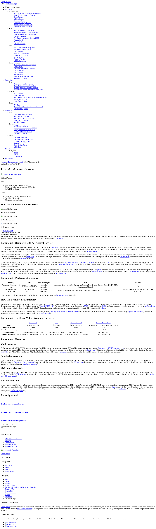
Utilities (16, 154)
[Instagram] (11, 526)
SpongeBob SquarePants (66, 264)
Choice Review (19, 70)
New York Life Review (21, 53)
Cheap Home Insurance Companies (25, 15)
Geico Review (18, 17)
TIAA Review (18, 51)
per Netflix (4, 352)
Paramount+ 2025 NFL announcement (111, 348)
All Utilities (17, 147)
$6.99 (104, 306)
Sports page (30, 257)
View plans (17, 174)
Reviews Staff (8, 231)
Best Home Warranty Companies (25, 65)
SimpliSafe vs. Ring (20, 101)
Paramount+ (55, 247)
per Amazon (63, 352)
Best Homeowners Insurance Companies (27, 13)
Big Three (23, 259)
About (7, 479)
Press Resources (10, 493)
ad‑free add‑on (61, 273)
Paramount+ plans (62, 295)
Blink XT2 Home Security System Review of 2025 (31, 97)
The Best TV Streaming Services (12, 404)
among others (124, 257)
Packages (8, 441)
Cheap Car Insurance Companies (25, 34)
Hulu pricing (78, 362)
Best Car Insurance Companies (24, 30)
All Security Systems (21, 109)
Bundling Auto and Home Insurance (26, 32)
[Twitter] (9, 524)
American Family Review (22, 23)
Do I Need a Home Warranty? (24, 76)
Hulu (56, 323)
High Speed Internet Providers (24, 118)
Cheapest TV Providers (21, 120)
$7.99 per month (133, 271)
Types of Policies (19, 59)
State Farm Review (20, 36)
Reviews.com (5, 507)
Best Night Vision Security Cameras (26, 88)
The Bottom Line (11, 446)
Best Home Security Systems (23, 84)
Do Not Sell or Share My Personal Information (20, 487)
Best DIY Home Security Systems (25, 86)
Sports (114, 387)
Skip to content (6, 2)
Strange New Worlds (58, 311)
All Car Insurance (19, 44)
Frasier (108, 262)
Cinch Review (18, 67)
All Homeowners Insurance (23, 26)
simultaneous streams (30, 364)
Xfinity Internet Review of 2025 (24, 130)
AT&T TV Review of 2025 (23, 132)
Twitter (7, 495)
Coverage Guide (19, 21)
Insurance (8, 465)
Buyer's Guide (18, 42)
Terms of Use (9, 489)
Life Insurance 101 (20, 57)
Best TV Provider (19, 122)
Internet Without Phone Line (23, 139)
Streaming (21, 162)
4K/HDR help (97, 271)
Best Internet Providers (21, 116)
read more (59, 238)
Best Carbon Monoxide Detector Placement (28, 107)
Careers (7, 481)
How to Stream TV (20, 143)
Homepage (4, 162)
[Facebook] (10, 522)
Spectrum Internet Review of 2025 (25, 128)
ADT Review (18, 93)
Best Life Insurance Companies (24, 48)
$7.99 (86, 306)
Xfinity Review (19, 95)
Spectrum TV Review (21, 133)
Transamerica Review (21, 55)
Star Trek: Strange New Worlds (75, 262)
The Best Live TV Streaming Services (14, 412)
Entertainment (18, 156)
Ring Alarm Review (20, 99)
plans (99, 270)
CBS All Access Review (13, 439)
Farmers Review (19, 40)
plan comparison (44, 313)
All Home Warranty (20, 78)
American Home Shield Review (24, 69)
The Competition (10, 444)
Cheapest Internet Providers (23, 114)
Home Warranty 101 (20, 74)
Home (16, 153)
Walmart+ (122, 389)
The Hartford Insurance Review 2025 (26, 38)
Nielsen (102, 308)
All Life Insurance (20, 61)
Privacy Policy (10, 485)
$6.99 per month (6, 273)
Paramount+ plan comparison (24, 362)
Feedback (8, 483)
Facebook (8, 497)
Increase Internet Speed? (22, 141)
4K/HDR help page (19, 374)
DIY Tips (17, 105)
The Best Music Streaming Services (13, 420)
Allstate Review (19, 19)
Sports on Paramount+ (135, 311)
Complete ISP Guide (20, 137)
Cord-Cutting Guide (20, 145)
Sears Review (18, 72)
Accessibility (9, 491)
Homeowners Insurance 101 (23, 25)
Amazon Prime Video (103, 323)
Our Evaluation (10, 443)
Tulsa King (90, 262)
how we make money (24, 509)
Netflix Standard (76, 323)
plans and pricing (92, 251)
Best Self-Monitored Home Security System (28, 90)
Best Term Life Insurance (22, 49)
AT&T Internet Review (21, 126)
